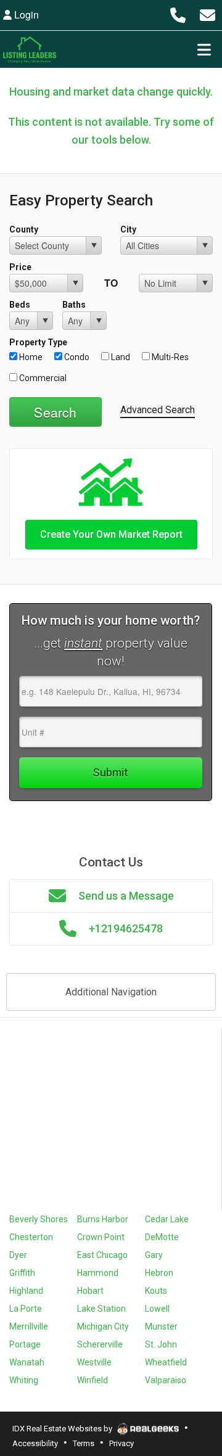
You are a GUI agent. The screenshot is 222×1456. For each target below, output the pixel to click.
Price (20, 267)
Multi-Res (169, 357)
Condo (75, 357)
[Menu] (204, 49)
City (128, 229)
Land (119, 357)
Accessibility (35, 1443)
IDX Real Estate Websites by (63, 1428)
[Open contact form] (207, 15)
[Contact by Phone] (177, 15)
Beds (19, 305)
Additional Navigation (111, 992)
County (23, 229)
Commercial (42, 378)
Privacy (121, 1443)
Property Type (38, 342)
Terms (83, 1443)
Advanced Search (157, 410)
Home (30, 357)
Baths (74, 305)
